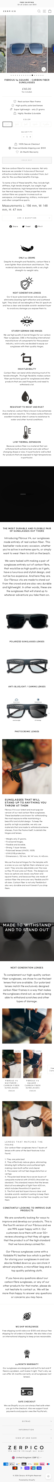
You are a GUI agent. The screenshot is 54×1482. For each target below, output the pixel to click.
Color (27, 119)
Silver (35, 124)
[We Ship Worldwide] (27, 1316)
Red (26, 124)
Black (7, 124)
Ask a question (26, 218)
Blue (17, 124)
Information (26, 1430)
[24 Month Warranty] (27, 1354)
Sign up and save (26, 1438)
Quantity (27, 132)
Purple (46, 124)
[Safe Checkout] (27, 1391)
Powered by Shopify (27, 1480)
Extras (26, 1421)
